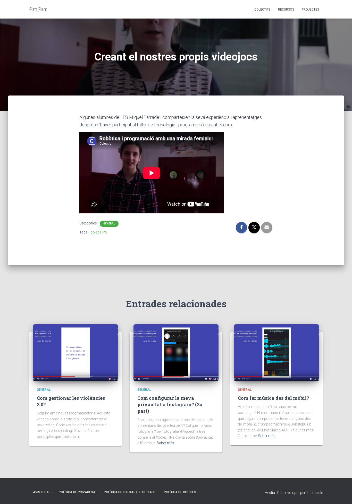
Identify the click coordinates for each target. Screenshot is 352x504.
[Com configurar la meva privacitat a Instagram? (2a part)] (176, 352)
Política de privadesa (77, 492)
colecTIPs (98, 232)
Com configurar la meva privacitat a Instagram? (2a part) (170, 404)
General (109, 223)
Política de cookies (180, 492)
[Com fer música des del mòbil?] (276, 352)
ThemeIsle (314, 493)
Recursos (286, 9)
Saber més (165, 443)
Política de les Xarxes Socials (129, 492)
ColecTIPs (262, 9)
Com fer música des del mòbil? (273, 398)
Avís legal (41, 492)
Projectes (310, 9)
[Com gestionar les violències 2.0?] (75, 352)
